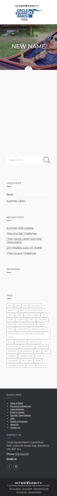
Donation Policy (34, 492)
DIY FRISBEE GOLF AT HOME (24, 247)
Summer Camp (16, 200)
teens (39, 356)
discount (42, 320)
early (10, 324)
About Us (14, 424)
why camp (26, 361)
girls (10, 329)
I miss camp (22, 329)
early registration (26, 324)
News (43, 88)
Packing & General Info (20, 406)
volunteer (13, 361)
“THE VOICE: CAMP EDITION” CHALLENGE (24, 241)
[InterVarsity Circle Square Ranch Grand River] (28, 12)
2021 (25, 306)
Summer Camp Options (20, 415)
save (38, 351)
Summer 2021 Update (20, 228)
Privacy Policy (15, 489)
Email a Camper (17, 412)
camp (19, 315)
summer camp (26, 356)
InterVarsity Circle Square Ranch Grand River (26, 335)
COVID (10, 320)
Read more (16, 131)
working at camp (16, 365)
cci (44, 315)
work (38, 361)
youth (30, 365)
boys (10, 315)
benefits (12, 310)
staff (46, 351)
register (12, 351)
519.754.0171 (22, 454)
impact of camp (38, 329)
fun (40, 324)
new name (13, 347)
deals (31, 320)
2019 (17, 306)
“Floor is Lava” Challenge (21, 253)
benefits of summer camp (31, 310)
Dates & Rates (16, 403)
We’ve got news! (20, 116)
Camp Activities (17, 409)
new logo (20, 342)
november (42, 347)
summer (12, 356)
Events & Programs (19, 421)
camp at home (32, 315)
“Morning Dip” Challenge (22, 233)
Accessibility (27, 489)
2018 (10, 306)
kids (10, 342)
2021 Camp (35, 306)
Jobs (12, 418)
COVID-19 (21, 320)
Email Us (12, 458)
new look (33, 342)
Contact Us (15, 427)
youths (41, 365)
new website (27, 347)
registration (25, 351)
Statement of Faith (41, 489)
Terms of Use (21, 492)
